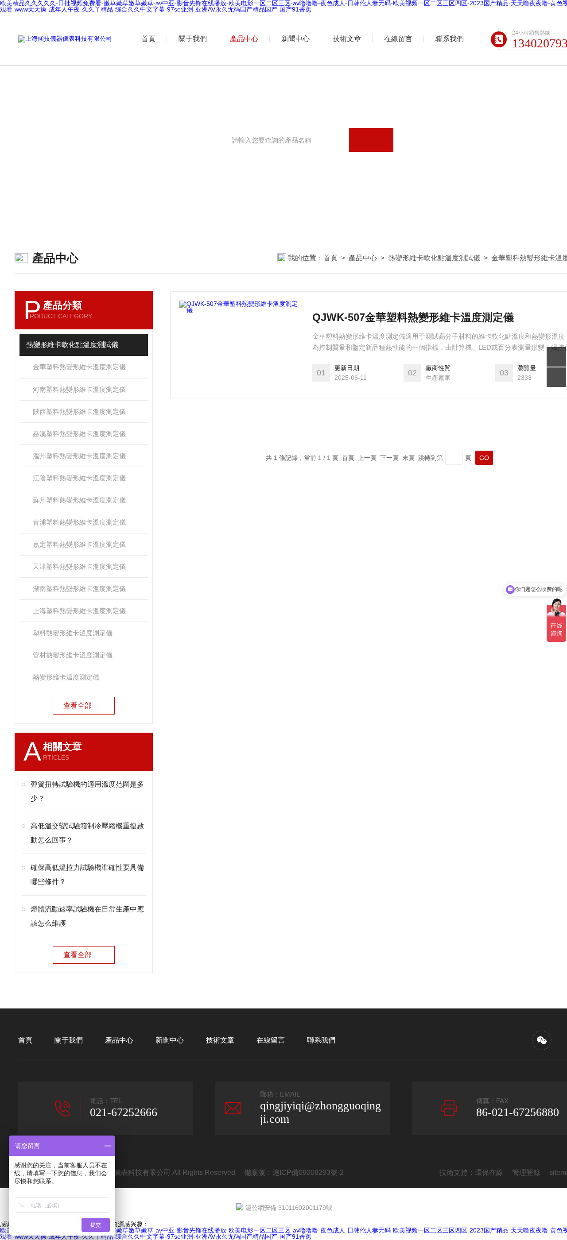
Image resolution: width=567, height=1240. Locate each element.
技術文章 (347, 38)
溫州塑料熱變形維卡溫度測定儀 (79, 456)
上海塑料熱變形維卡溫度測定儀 (79, 610)
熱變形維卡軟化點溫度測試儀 (434, 258)
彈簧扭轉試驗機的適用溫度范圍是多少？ (87, 791)
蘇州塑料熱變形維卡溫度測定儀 (79, 500)
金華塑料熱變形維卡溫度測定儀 (79, 367)
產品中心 (244, 38)
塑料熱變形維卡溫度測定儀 (73, 633)
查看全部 (77, 705)
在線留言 (398, 38)
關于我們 (193, 38)
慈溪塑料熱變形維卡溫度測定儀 (79, 433)
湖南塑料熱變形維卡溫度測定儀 (79, 588)
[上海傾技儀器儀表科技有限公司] (65, 38)
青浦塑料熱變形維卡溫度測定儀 (79, 522)
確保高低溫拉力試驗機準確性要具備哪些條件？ (87, 874)
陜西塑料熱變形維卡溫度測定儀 (79, 411)
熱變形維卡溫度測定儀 (66, 677)
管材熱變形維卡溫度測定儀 (73, 655)
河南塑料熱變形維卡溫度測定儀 (79, 389)
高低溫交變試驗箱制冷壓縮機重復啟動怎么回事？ (87, 833)
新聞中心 (295, 38)
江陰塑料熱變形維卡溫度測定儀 (79, 478)
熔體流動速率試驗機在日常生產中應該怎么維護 (87, 916)
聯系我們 (449, 38)
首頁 (148, 38)
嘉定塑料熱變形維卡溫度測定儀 (79, 544)
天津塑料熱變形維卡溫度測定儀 (79, 566)
